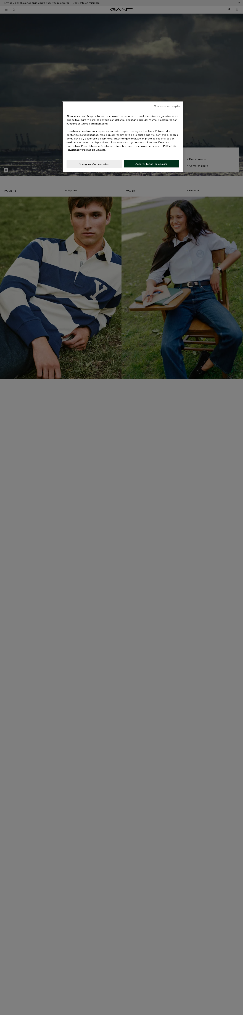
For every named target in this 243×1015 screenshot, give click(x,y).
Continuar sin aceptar (167, 106)
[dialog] (122, 136)
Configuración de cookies (94, 164)
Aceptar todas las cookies (151, 163)
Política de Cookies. (94, 149)
